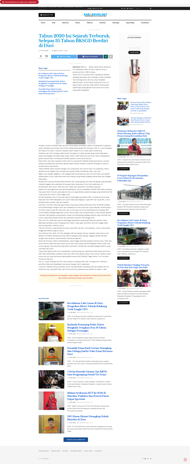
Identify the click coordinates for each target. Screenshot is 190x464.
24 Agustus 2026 (83, 357)
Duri (66, 50)
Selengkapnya (123, 168)
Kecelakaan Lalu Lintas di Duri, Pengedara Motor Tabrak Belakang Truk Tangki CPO (53, 75)
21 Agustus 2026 (83, 422)
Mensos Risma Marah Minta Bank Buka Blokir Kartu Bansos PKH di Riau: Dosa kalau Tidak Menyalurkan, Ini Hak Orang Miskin (141, 107)
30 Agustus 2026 (133, 157)
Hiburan (90, 23)
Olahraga (115, 23)
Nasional (65, 23)
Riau (53, 23)
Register (130, 8)
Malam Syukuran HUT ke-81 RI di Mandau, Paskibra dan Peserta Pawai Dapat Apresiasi (88, 396)
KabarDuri (46, 458)
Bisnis (78, 23)
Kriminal (102, 23)
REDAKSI (59, 7)
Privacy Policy (78, 7)
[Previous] (52, 99)
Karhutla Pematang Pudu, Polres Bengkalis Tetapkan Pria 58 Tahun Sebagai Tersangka (53, 83)
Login (124, 8)
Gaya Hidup (130, 23)
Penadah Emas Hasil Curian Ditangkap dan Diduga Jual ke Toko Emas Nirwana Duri (53, 91)
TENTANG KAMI (43, 7)
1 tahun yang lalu (137, 124)
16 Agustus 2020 (57, 50)
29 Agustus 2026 (83, 312)
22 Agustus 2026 (83, 402)
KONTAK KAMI (52, 7)
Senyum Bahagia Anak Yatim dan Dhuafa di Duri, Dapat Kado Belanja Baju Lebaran (141, 120)
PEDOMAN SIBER (68, 7)
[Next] (56, 99)
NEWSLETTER (47, 15)
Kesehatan (145, 23)
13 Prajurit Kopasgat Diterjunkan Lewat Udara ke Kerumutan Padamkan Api (132, 178)
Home (43, 23)
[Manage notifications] (185, 459)
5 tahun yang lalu (138, 113)
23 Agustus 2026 (83, 378)
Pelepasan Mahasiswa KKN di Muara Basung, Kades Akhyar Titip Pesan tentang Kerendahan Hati (133, 133)
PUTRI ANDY (44, 50)
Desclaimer (42, 10)
